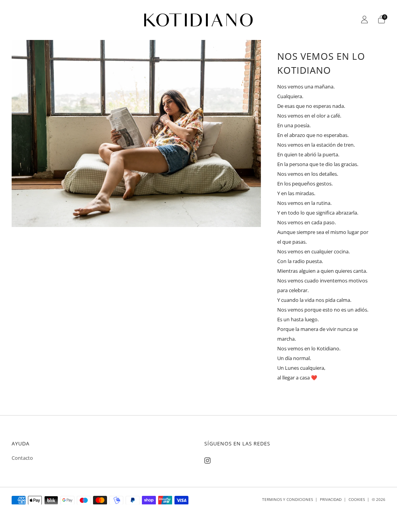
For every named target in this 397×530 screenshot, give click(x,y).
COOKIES (357, 499)
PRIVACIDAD (331, 499)
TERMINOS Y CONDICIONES (287, 499)
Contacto (22, 457)
